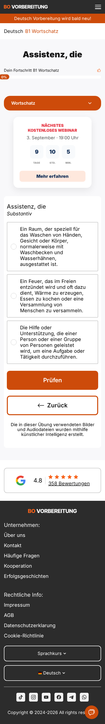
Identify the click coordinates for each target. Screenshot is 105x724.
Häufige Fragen (22, 555)
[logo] (26, 6)
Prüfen (52, 380)
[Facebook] (58, 697)
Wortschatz (23, 103)
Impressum (17, 605)
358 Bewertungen (69, 483)
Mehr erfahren (52, 176)
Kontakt (12, 545)
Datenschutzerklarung (28, 625)
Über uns (14, 535)
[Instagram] (33, 697)
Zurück (57, 405)
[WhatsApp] (84, 697)
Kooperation (18, 566)
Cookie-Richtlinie (24, 635)
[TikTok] (20, 697)
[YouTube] (46, 697)
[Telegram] (71, 697)
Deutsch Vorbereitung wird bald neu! (52, 18)
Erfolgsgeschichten (26, 576)
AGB (9, 615)
